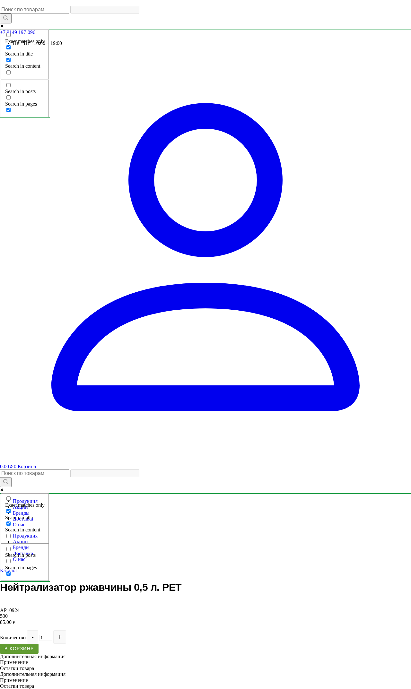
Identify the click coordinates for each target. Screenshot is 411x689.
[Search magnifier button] (6, 18)
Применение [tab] (14, 662)
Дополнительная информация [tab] (33, 656)
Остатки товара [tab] (17, 668)
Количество (13, 637)
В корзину (19, 648)
